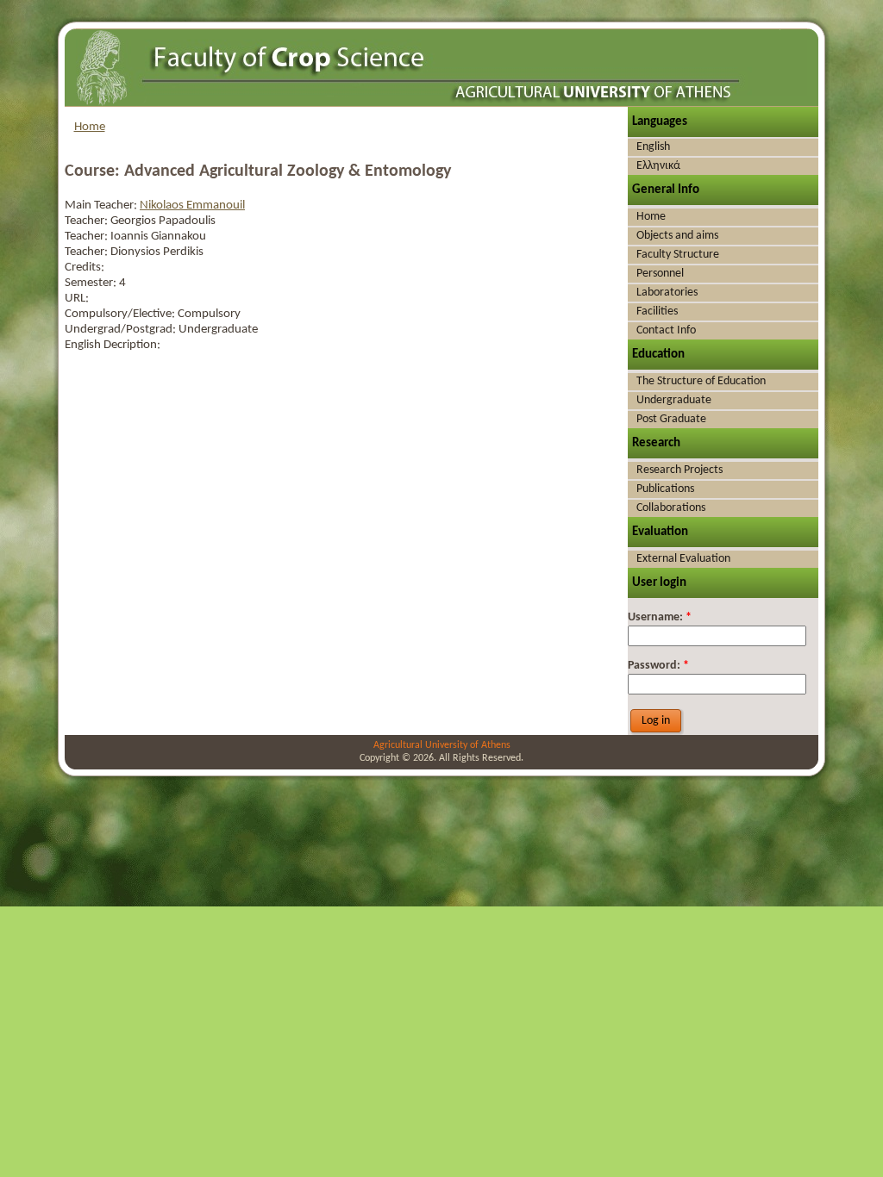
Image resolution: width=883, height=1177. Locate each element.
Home (89, 127)
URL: (77, 298)
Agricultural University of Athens (441, 745)
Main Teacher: (102, 205)
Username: (660, 617)
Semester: (92, 283)
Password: (658, 665)
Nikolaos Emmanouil (192, 205)
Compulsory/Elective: (121, 314)
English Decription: (112, 345)
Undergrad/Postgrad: (121, 329)
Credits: (84, 267)
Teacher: (87, 221)
